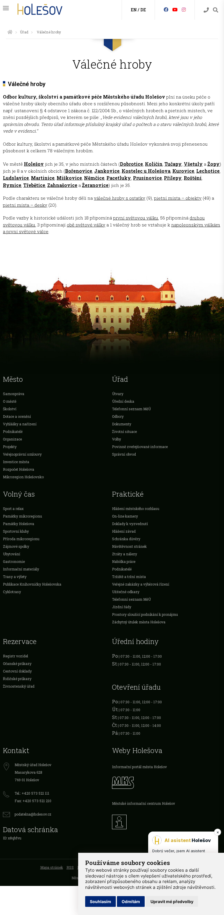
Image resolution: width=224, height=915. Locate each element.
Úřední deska (123, 401)
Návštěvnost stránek (129, 546)
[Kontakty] (206, 10)
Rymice (12, 185)
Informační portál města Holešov (139, 766)
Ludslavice (16, 178)
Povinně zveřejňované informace (140, 446)
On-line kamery (125, 516)
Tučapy (173, 164)
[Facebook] (166, 9)
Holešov (34, 164)
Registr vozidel (15, 656)
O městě (9, 401)
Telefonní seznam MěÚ (131, 408)
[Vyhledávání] (215, 10)
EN (134, 10)
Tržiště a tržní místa (129, 576)
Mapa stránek (51, 867)
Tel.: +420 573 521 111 (32, 793)
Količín (153, 164)
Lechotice (208, 171)
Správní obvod (124, 454)
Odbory (118, 416)
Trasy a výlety (15, 576)
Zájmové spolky (16, 546)
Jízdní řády (121, 606)
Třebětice (34, 185)
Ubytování (11, 554)
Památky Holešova (18, 523)
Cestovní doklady (17, 671)
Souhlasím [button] (100, 901)
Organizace (12, 439)
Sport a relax (13, 508)
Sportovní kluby (16, 531)
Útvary (117, 393)
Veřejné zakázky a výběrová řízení (140, 584)
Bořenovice (78, 171)
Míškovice (69, 178)
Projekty (10, 446)
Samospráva (13, 393)
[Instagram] (183, 9)
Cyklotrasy (12, 591)
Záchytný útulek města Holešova (138, 622)
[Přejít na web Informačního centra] (166, 820)
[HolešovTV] (175, 9)
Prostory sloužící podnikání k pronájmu (145, 614)
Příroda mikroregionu (21, 538)
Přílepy (173, 178)
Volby (116, 439)
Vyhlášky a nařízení (19, 424)
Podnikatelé (12, 431)
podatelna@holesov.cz (33, 814)
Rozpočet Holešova (18, 469)
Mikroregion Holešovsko (23, 477)
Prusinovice (147, 178)
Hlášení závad (124, 531)
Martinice (43, 178)
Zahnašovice (62, 185)
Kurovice (183, 171)
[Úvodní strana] (10, 32)
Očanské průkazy (17, 663)
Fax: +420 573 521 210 (33, 800)
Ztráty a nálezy (124, 554)
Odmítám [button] (131, 901)
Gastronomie (14, 561)
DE (143, 10)
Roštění (193, 178)
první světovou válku (135, 218)
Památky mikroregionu (22, 516)
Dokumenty (121, 424)
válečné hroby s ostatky (119, 198)
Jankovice (107, 171)
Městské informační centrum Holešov (143, 803)
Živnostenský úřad (18, 686)
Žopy (213, 164)
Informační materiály (21, 569)
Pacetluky (118, 178)
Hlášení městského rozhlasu (135, 508)
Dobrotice (131, 164)
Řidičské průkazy (17, 678)
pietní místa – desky (25, 205)
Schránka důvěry (126, 538)
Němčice (94, 178)
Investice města (16, 461)
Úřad (24, 32)
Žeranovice (95, 185)
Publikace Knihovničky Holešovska (32, 584)
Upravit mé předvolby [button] (171, 901)
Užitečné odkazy (125, 591)
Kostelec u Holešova (146, 171)
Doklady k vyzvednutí (130, 523)
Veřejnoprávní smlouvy (22, 454)
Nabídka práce (123, 561)
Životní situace (124, 431)
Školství (9, 408)
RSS (70, 867)
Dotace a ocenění (17, 416)
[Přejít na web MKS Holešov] (166, 781)
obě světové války (86, 225)
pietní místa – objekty (178, 198)
